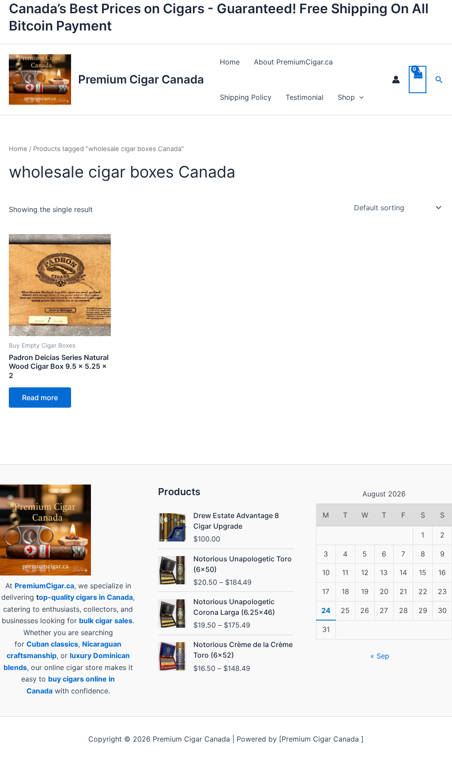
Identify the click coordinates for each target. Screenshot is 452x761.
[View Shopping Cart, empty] (417, 79)
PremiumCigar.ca (44, 585)
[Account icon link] (396, 79)
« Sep (379, 655)
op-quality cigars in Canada (86, 597)
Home (230, 61)
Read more (40, 397)
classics (64, 644)
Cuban (37, 644)
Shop (346, 97)
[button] (359, 97)
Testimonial (305, 97)
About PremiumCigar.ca (293, 61)
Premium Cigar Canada (141, 79)
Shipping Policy (245, 97)
